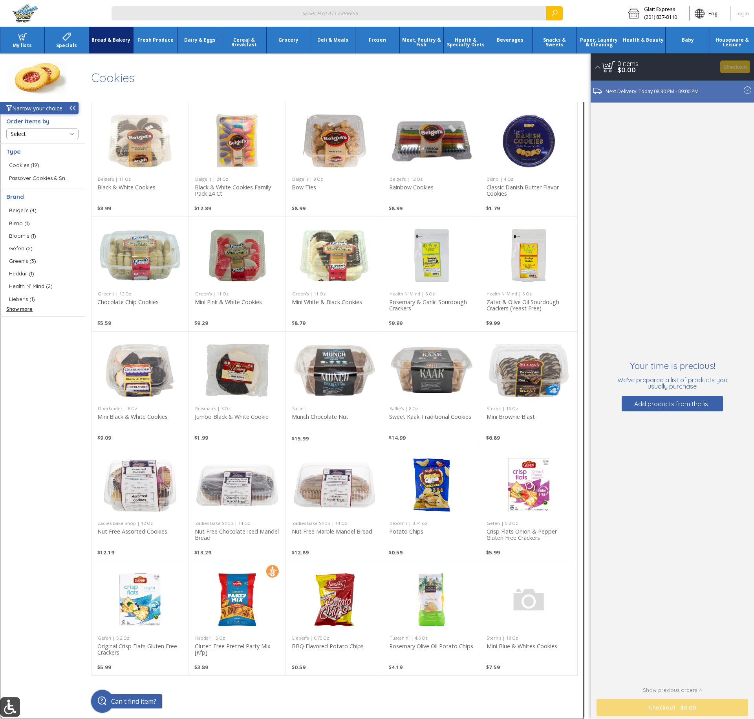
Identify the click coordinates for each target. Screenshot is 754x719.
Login (742, 13)
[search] (554, 13)
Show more (19, 309)
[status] (628, 64)
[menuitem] (22, 40)
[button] (656, 13)
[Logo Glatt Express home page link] (26, 13)
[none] (140, 159)
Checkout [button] (735, 67)
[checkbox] (42, 165)
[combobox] (337, 13)
